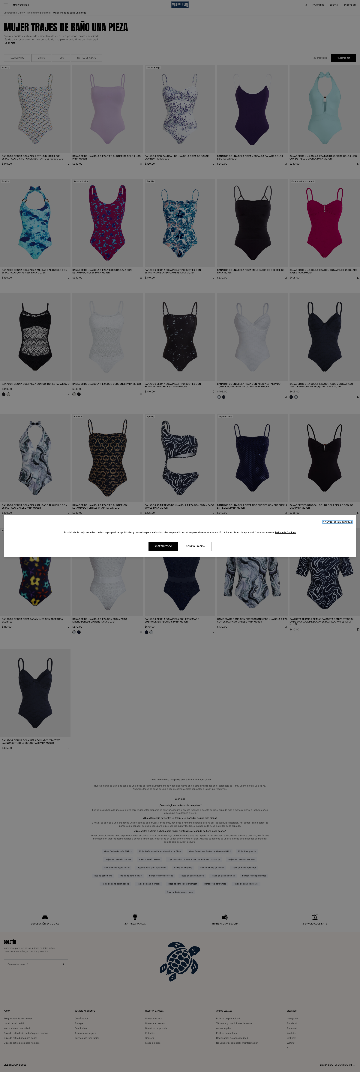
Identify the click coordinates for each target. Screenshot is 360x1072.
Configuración (195, 546)
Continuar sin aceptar (337, 522)
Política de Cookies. (285, 532)
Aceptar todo (163, 546)
